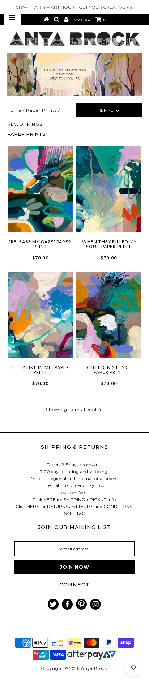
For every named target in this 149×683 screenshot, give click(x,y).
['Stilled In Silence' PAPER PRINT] (109, 315)
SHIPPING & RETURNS (74, 447)
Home (14, 110)
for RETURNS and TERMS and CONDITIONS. (86, 506)
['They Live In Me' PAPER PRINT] (40, 315)
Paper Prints (41, 110)
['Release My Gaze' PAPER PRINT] (40, 189)
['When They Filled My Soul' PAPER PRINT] (109, 189)
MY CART (89, 20)
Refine (106, 110)
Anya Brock (94, 668)
